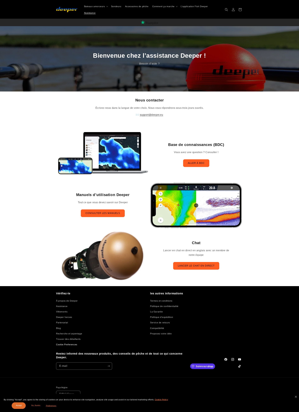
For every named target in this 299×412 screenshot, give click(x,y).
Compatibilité (157, 328)
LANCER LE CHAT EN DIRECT (196, 265)
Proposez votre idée (161, 333)
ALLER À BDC (196, 163)
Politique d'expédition (161, 317)
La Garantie (156, 311)
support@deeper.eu (151, 114)
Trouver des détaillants (68, 339)
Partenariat (62, 322)
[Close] (295, 396)
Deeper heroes (64, 317)
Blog (58, 328)
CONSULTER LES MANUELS (102, 213)
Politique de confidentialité (164, 306)
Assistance (62, 306)
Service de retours (160, 322)
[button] (95, 6)
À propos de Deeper (67, 301)
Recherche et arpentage (69, 333)
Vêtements (61, 311)
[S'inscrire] (108, 366)
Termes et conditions (161, 301)
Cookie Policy (161, 400)
